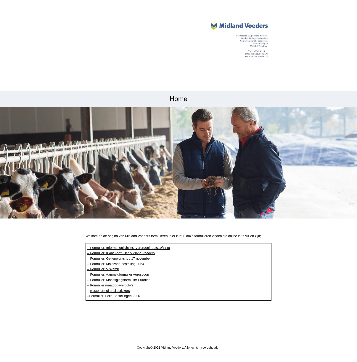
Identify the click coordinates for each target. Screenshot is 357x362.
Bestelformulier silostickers (110, 291)
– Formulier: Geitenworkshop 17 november (119, 258)
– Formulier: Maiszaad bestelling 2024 (115, 264)
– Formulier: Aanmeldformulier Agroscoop (118, 274)
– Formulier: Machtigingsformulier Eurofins (118, 280)
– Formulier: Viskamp (103, 269)
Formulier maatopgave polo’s (111, 285)
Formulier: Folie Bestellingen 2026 (114, 296)
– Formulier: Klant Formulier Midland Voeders (121, 253)
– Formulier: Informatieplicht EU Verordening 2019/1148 (128, 248)
